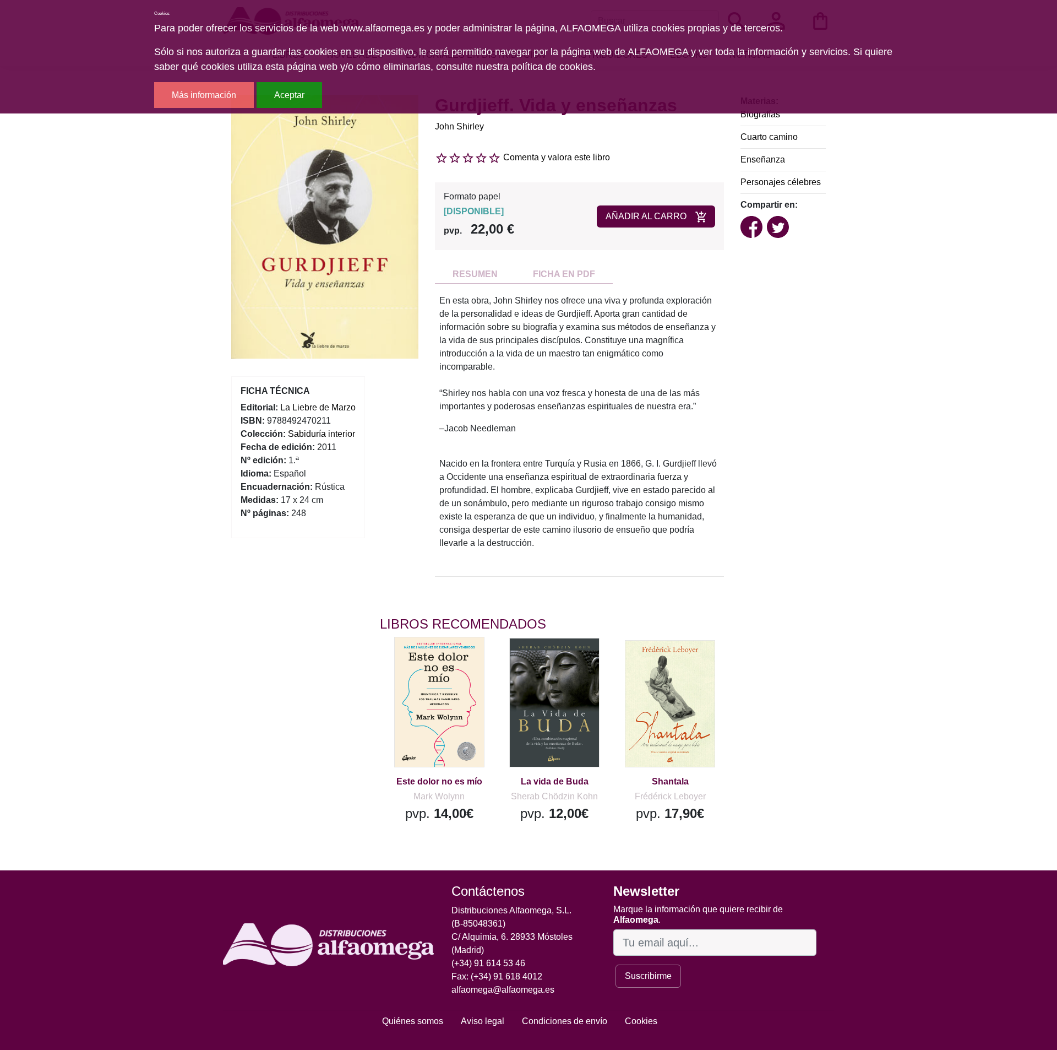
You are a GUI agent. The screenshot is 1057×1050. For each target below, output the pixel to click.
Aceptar (289, 95)
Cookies (641, 1021)
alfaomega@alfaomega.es (502, 989)
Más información (204, 95)
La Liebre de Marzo (318, 407)
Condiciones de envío (564, 1021)
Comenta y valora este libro (556, 157)
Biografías (760, 114)
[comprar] (447, 661)
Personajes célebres (780, 182)
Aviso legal (482, 1021)
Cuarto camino (769, 137)
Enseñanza (762, 159)
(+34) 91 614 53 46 (488, 963)
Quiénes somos (412, 1021)
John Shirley (459, 126)
